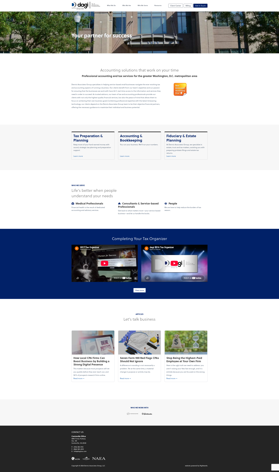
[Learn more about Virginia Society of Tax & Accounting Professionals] (86, 458)
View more (139, 290)
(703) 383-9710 (78, 447)
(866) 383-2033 (79, 449)
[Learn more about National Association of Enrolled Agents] (99, 458)
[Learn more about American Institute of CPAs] (75, 458)
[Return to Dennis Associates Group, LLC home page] (85, 6)
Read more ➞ (93, 378)
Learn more (82, 156)
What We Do (111, 5)
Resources (158, 5)
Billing (188, 5)
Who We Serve (143, 5)
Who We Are (126, 5)
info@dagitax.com (80, 451)
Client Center (175, 5)
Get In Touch (200, 5)
